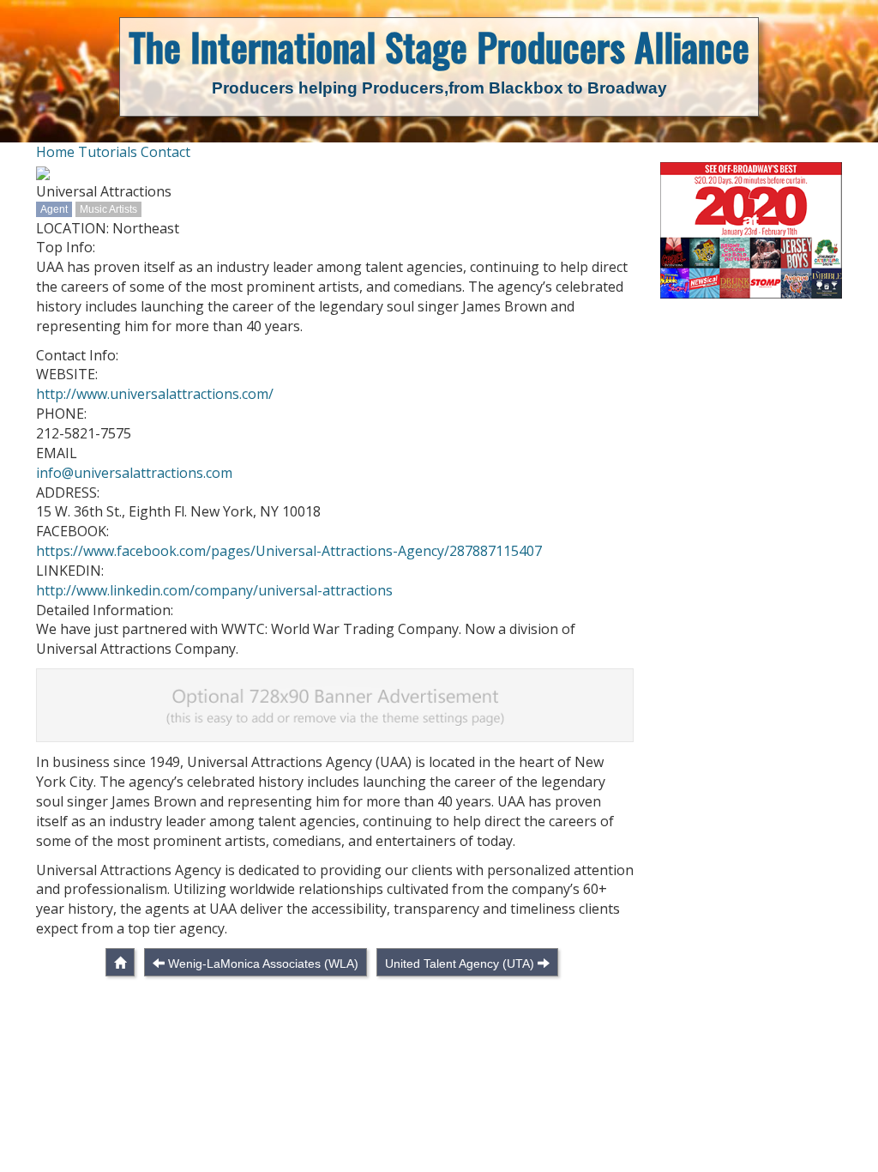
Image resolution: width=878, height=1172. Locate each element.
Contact (165, 151)
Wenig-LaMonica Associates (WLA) (263, 963)
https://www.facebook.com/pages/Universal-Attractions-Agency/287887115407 (289, 550)
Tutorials (107, 151)
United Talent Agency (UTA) (459, 963)
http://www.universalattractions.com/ (155, 393)
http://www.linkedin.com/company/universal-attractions (214, 590)
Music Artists (108, 209)
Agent (54, 209)
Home (55, 151)
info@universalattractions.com (134, 472)
